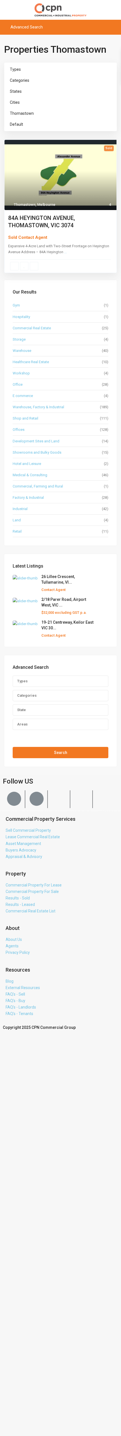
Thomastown (22, 113)
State (21, 710)
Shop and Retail (25, 418)
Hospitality (21, 317)
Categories (19, 80)
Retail (17, 531)
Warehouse (22, 350)
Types (15, 69)
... (65, 252)
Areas (22, 724)
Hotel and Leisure (27, 464)
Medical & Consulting (30, 475)
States (16, 91)
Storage (19, 339)
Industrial (20, 509)
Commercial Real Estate (32, 328)
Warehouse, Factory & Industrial (38, 407)
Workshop (21, 373)
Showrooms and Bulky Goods (37, 452)
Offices (18, 429)
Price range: (24, 736)
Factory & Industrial (28, 497)
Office (18, 384)
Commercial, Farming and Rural (38, 486)
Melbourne (46, 204)
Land (17, 520)
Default (16, 124)
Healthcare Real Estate (31, 362)
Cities (15, 102)
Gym (16, 305)
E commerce (23, 396)
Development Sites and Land (36, 441)
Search (60, 752)
